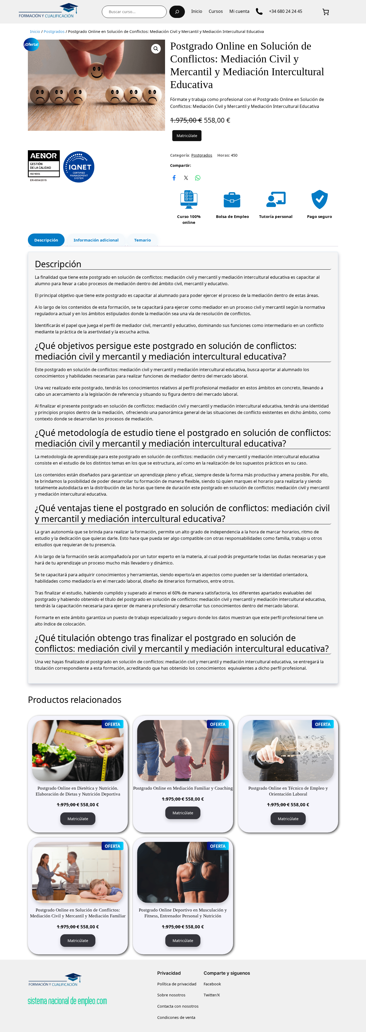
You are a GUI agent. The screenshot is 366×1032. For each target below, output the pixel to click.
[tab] (46, 240)
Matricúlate (187, 135)
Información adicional (96, 240)
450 (234, 155)
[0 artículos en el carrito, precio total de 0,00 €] (325, 11)
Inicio (35, 31)
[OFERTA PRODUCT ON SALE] (78, 750)
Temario (142, 240)
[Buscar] (177, 12)
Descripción (46, 240)
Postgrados (54, 31)
